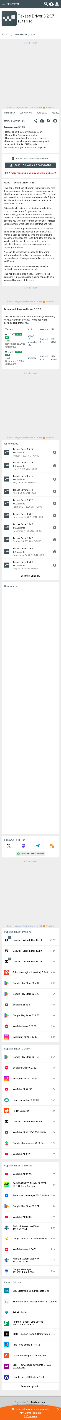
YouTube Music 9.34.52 (24, 1249)
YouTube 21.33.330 (22, 1217)
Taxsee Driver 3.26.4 (23, 562)
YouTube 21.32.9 (21, 1154)
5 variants (20, 452)
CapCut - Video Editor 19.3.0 (27, 1121)
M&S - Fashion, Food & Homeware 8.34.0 (34, 1334)
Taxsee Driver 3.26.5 (23, 548)
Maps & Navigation (14, 121)
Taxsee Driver (20, 34)
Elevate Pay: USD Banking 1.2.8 (28, 1377)
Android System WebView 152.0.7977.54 (26, 1228)
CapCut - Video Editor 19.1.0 (27, 950)
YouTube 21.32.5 (21, 1004)
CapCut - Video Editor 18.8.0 (27, 940)
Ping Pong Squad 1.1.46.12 (26, 1344)
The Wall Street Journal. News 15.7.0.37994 (35, 1301)
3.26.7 (11, 334)
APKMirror (13, 3)
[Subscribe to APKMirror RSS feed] (52, 847)
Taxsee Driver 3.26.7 (23, 524)
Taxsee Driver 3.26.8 (23, 514)
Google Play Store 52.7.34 (26, 983)
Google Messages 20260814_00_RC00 (23, 1271)
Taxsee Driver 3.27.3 (23, 462)
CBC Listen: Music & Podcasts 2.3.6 (31, 1290)
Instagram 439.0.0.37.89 (25, 1037)
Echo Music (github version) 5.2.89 (30, 972)
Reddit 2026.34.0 (21, 1110)
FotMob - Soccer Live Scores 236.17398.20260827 (28, 1323)
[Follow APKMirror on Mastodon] (23, 847)
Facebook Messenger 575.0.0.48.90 (31, 1195)
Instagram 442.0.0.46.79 (25, 1078)
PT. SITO (27, 21)
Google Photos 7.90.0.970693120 (30, 1238)
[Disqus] (30, 711)
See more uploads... (30, 576)
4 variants (20, 479)
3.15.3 (21, 127)
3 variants (20, 565)
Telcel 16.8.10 (20, 1312)
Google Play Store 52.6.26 (26, 994)
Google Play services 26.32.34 (28, 1143)
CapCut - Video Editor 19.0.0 (27, 961)
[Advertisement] (30, 74)
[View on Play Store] (42, 121)
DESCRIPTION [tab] (26, 113)
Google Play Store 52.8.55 (26, 1015)
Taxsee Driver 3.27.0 (23, 500)
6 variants (20, 466)
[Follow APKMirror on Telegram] (38, 847)
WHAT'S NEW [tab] (9, 113)
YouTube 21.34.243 (22, 1089)
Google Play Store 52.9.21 (26, 1206)
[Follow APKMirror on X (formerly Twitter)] (9, 847)
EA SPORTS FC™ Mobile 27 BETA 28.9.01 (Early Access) (29, 1185)
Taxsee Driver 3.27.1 (23, 490)
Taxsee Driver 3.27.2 (23, 476)
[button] (35, 121)
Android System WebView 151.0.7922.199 (26, 1260)
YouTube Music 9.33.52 (24, 1026)
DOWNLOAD (42, 113)
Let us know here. (37, 1402)
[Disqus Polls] (30, 629)
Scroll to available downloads (33, 165)
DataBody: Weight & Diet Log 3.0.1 (30, 1355)
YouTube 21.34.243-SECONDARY (29, 1132)
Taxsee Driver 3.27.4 (23, 449)
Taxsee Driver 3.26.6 (23, 538)
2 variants (20, 503)
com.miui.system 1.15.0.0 (26, 1100)
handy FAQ (29, 320)
